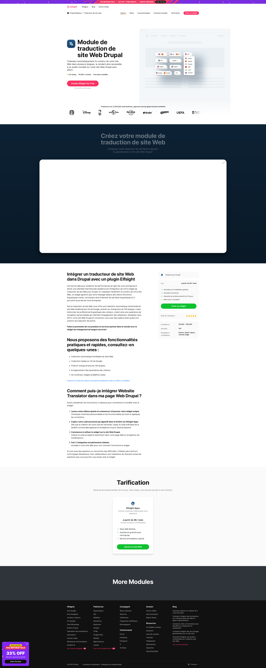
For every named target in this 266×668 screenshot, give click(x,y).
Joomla (96, 645)
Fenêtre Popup (72, 628)
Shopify (96, 628)
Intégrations (150, 641)
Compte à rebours (74, 618)
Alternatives (151, 644)
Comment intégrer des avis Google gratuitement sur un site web (186, 632)
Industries (150, 648)
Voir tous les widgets (76, 648)
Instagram (123, 641)
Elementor (97, 624)
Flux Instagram (72, 614)
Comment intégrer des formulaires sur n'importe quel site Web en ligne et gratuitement (185, 618)
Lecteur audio (72, 638)
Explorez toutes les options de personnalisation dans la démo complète (98, 381)
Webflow (96, 618)
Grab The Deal (15, 661)
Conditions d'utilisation (91, 664)
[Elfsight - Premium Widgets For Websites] (72, 7)
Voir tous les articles (180, 644)
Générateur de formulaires (77, 642)
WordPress (97, 621)
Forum (122, 634)
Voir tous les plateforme (104, 648)
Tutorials (149, 638)
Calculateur (71, 635)
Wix (94, 614)
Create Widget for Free (82, 83)
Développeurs (125, 624)
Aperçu (123, 13)
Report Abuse (151, 618)
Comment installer (160, 13)
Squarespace (98, 611)
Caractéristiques (143, 13)
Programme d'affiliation (128, 621)
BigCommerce (98, 642)
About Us (123, 614)
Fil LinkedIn (71, 621)
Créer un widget (191, 13)
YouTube (123, 648)
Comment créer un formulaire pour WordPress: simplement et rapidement (186, 626)
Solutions (149, 631)
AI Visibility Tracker (153, 627)
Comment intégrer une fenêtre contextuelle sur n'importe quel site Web (184, 639)
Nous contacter (126, 611)
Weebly (96, 638)
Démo (132, 13)
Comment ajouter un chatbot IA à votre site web (185, 612)
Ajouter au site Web (133, 547)
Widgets (85, 7)
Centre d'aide (104, 7)
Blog (93, 7)
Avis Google (71, 611)
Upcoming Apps (152, 651)
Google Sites (98, 635)
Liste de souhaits (152, 634)
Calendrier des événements (77, 631)
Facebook (123, 638)
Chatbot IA (71, 645)
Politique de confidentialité (111, 664)
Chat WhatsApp (73, 624)
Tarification (175, 13)
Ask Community (152, 614)
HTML (95, 631)
